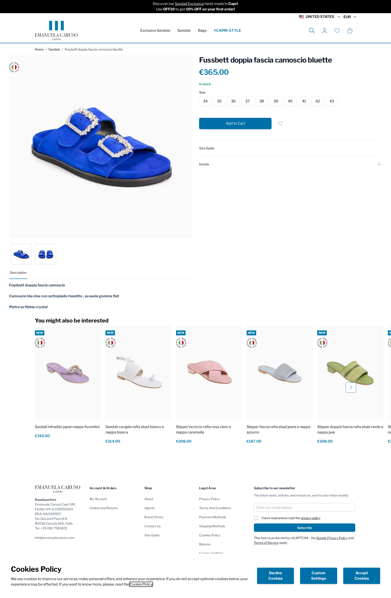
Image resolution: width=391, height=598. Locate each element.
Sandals (184, 30)
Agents (149, 508)
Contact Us (152, 526)
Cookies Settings (211, 553)
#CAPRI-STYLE (227, 30)
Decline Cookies (275, 576)
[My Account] (324, 30)
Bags (202, 30)
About (148, 499)
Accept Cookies (362, 576)
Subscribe (304, 528)
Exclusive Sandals (155, 30)
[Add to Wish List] (280, 123)
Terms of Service (266, 543)
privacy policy (310, 518)
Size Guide (152, 535)
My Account (98, 499)
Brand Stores (153, 517)
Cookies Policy (209, 535)
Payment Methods (212, 517)
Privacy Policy (209, 499)
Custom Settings (318, 576)
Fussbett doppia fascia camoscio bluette (94, 49)
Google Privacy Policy (332, 538)
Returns (204, 544)
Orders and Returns (104, 508)
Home (39, 49)
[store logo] (56, 30)
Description (18, 272)
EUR (347, 17)
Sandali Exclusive (189, 4)
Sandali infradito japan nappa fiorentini (67, 427)
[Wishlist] (337, 30)
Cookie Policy (141, 584)
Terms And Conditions (215, 508)
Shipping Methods (212, 526)
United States (320, 17)
